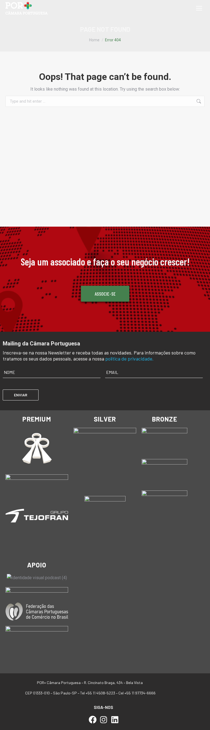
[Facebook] (92, 720)
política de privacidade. (129, 359)
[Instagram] (104, 720)
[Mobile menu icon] (199, 8)
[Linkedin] (114, 720)
